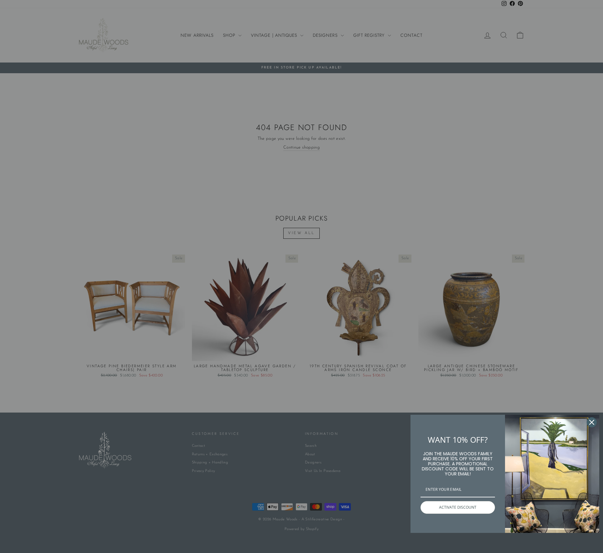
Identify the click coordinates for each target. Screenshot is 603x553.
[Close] (591, 422)
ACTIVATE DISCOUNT (457, 507)
